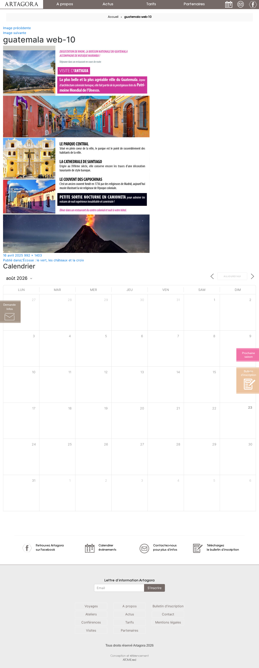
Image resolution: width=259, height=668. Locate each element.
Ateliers (91, 614)
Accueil (113, 17)
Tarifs (151, 4)
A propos (64, 4)
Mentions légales (168, 622)
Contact (168, 614)
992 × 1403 (33, 255)
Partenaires (194, 4)
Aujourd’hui (232, 276)
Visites (91, 630)
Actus (108, 4)
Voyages (91, 606)
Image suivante (14, 33)
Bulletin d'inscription (168, 606)
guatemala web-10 (137, 17)
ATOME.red (129, 660)
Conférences (91, 622)
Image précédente (17, 28)
